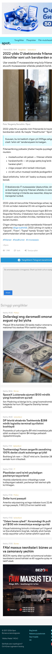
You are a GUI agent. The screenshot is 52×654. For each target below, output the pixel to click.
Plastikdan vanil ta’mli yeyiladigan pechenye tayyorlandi (22, 474)
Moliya (16, 313)
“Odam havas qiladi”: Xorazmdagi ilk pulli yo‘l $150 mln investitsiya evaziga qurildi (27, 523)
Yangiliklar (19, 40)
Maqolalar (31, 40)
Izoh (18, 250)
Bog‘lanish (33, 630)
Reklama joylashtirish (37, 634)
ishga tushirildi (20, 227)
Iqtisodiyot (18, 417)
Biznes (16, 391)
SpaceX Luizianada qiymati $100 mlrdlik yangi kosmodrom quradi (26, 396)
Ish (30, 640)
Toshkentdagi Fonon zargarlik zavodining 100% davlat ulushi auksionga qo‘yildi (27, 451)
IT (14, 469)
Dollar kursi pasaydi (14, 498)
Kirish (8, 293)
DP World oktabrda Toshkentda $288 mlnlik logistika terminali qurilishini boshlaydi (25, 423)
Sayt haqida (33, 637)
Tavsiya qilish (32, 250)
